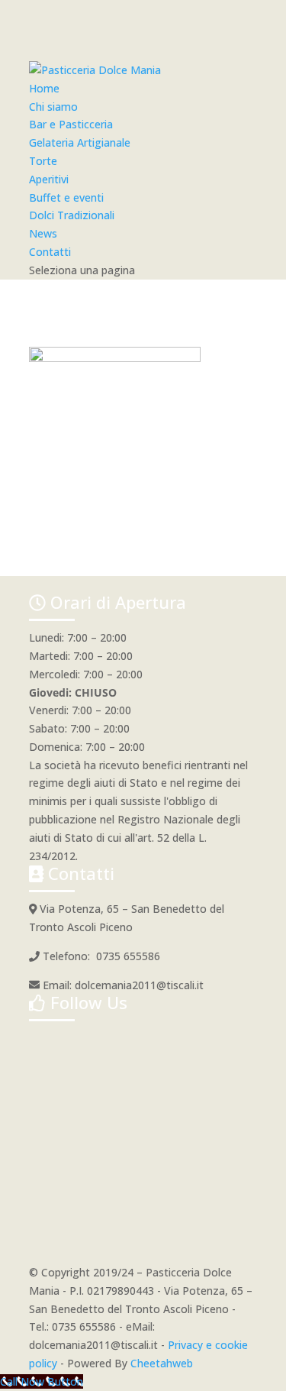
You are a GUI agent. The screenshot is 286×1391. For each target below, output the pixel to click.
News (43, 233)
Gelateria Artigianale (79, 142)
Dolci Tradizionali (71, 215)
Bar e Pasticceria (71, 124)
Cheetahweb (161, 1363)
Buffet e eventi (66, 197)
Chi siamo (53, 106)
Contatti (50, 251)
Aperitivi (49, 179)
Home (44, 88)
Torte (43, 161)
